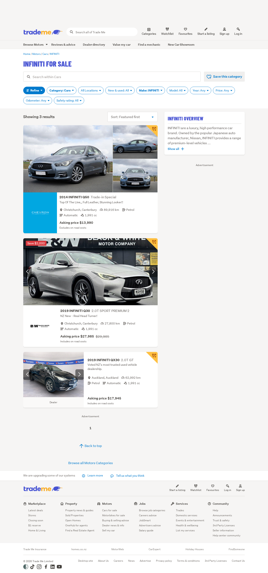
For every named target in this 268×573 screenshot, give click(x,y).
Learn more (95, 475)
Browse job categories (152, 510)
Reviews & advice (63, 44)
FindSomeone (237, 549)
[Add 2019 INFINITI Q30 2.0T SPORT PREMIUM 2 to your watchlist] (152, 244)
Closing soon (35, 520)
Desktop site (85, 561)
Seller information (223, 530)
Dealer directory (94, 44)
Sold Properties (74, 515)
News (131, 561)
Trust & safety (221, 520)
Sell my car (108, 530)
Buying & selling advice (115, 520)
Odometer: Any (36, 100)
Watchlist (195, 490)
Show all (173, 149)
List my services (185, 530)
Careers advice (148, 515)
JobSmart (145, 520)
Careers (118, 561)
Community (221, 504)
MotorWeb (117, 549)
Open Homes (73, 520)
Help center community (226, 535)
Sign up (224, 34)
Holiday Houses (195, 549)
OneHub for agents (76, 525)
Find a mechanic (149, 44)
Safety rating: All (68, 100)
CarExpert (155, 549)
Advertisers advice (150, 525)
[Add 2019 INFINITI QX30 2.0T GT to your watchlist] (152, 358)
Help (215, 510)
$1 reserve (34, 525)
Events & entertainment (190, 520)
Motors (107, 504)
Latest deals (35, 510)
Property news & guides (79, 510)
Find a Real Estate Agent (79, 530)
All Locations (89, 90)
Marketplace (37, 504)
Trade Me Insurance (34, 549)
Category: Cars (60, 90)
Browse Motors (33, 44)
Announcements (222, 515)
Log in (238, 34)
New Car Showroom (181, 44)
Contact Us (238, 561)
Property (71, 504)
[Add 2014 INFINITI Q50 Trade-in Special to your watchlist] (152, 131)
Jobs (142, 504)
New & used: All (118, 90)
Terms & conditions (188, 561)
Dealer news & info (113, 525)
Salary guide (146, 530)
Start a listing (177, 490)
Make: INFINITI (149, 90)
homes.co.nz (78, 549)
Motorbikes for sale (113, 515)
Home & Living (36, 530)
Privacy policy (164, 561)
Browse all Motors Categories (90, 463)
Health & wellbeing (187, 525)
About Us (103, 561)
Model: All (176, 90)
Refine (35, 90)
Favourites (212, 490)
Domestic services (186, 515)
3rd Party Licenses (224, 525)
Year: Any (199, 90)
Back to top (93, 445)
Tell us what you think (129, 476)
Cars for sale (109, 510)
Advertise (145, 561)
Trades (180, 510)
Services (182, 504)
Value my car (121, 44)
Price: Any (223, 90)
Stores (32, 515)
